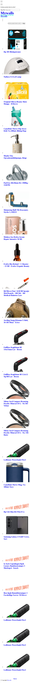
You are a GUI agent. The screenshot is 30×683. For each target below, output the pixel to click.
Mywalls (9, 680)
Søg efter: (3, 10)
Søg (24, 23)
